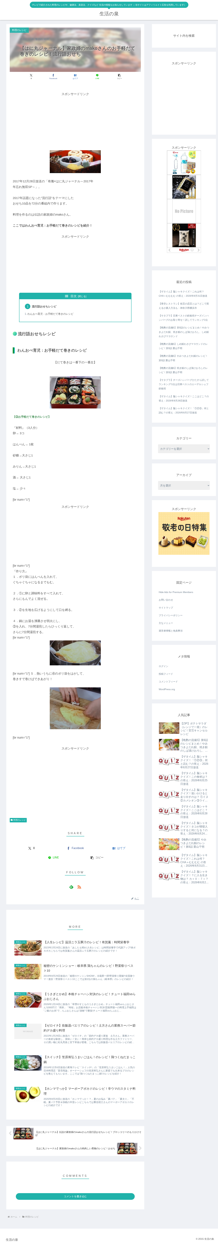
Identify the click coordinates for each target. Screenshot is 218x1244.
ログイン (163, 666)
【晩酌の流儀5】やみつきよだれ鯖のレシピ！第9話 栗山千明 (183, 358)
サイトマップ (166, 607)
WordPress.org (167, 689)
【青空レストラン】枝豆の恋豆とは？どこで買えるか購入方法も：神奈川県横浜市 (184, 305)
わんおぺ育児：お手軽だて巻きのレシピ (50, 314)
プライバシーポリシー (171, 615)
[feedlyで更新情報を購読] (71, 886)
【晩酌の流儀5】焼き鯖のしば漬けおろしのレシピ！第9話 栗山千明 (183, 370)
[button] (119, 76)
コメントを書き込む (75, 1196)
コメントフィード (168, 681)
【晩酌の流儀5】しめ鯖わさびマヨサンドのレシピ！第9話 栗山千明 (183, 346)
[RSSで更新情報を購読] (79, 886)
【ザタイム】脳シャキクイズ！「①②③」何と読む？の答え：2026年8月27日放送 (184, 410)
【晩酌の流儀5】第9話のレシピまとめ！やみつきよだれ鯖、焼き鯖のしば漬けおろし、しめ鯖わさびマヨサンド (184, 331)
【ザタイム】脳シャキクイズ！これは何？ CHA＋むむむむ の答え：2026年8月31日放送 (183, 293)
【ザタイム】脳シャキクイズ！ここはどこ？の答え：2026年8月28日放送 (184, 398)
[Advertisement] (75, 121)
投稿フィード (166, 674)
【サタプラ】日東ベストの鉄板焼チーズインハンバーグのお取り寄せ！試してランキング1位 (184, 317)
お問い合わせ (166, 599)
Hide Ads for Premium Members (176, 592)
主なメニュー (166, 623)
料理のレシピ (19, 820)
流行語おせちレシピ (44, 306)
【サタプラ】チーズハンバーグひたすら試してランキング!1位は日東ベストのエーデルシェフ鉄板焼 (184, 384)
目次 (74, 296)
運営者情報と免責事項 (171, 630)
